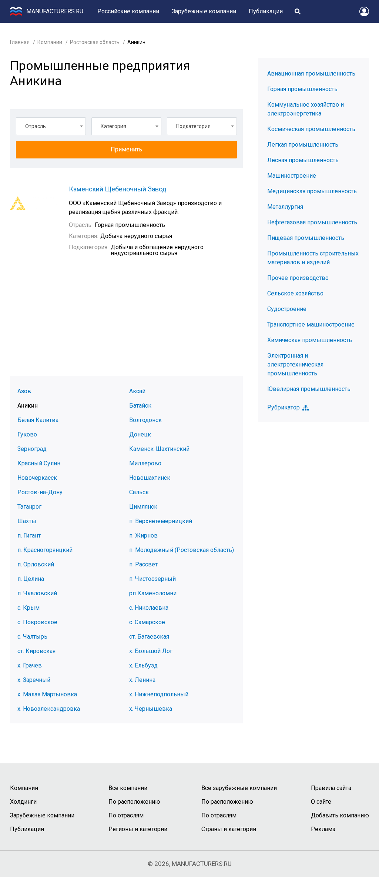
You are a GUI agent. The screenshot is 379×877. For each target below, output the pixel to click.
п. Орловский (35, 564)
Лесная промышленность (303, 160)
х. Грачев (29, 665)
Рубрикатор (283, 408)
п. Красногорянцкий (45, 549)
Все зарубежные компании (239, 787)
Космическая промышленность (311, 129)
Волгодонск (145, 420)
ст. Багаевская (149, 636)
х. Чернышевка (150, 708)
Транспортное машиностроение (311, 324)
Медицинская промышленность (312, 191)
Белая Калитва (37, 420)
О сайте (321, 801)
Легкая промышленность (302, 144)
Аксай (137, 391)
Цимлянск (143, 506)
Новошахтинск (149, 477)
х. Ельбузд (143, 665)
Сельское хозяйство (295, 293)
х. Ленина (142, 679)
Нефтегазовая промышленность (312, 222)
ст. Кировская (36, 651)
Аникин (27, 405)
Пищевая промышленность (305, 237)
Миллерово (145, 463)
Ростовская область (95, 42)
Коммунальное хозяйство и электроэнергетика (305, 109)
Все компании (127, 787)
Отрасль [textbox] (35, 126)
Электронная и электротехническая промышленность (295, 364)
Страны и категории (228, 829)
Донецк (140, 434)
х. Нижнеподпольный (158, 694)
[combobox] (51, 126)
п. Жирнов (143, 535)
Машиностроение (291, 175)
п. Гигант (29, 535)
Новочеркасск (37, 477)
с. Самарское (147, 622)
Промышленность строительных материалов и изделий (313, 258)
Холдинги (23, 801)
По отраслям (126, 815)
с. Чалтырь (32, 636)
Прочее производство (298, 277)
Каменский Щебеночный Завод (118, 189)
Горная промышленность (302, 89)
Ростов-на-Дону (40, 492)
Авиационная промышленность (311, 73)
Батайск (140, 405)
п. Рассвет (143, 564)
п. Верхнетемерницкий (160, 521)
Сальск (139, 492)
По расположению (134, 801)
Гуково (27, 434)
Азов (24, 391)
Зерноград (32, 448)
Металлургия (285, 206)
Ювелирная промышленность (309, 388)
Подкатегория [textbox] (193, 126)
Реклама (323, 829)
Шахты (26, 521)
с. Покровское (37, 622)
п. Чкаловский (37, 593)
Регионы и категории (137, 829)
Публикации (266, 11)
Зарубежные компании (204, 11)
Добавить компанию (340, 815)
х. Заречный (33, 679)
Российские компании (128, 11)
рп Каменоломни (153, 593)
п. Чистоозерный (152, 578)
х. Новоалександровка (48, 708)
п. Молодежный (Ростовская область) (181, 549)
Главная (20, 42)
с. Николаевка (148, 607)
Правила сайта (331, 787)
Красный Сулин (38, 463)
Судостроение (286, 308)
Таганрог (29, 506)
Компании (49, 42)
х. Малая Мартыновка (47, 694)
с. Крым (28, 607)
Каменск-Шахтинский (159, 448)
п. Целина (30, 578)
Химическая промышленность (309, 340)
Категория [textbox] (113, 126)
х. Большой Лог (150, 651)
